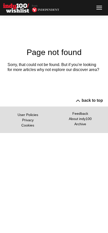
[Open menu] (99, 8)
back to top (92, 100)
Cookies (27, 125)
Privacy (28, 120)
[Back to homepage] (17, 8)
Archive (80, 124)
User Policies (28, 115)
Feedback (80, 114)
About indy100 (80, 119)
